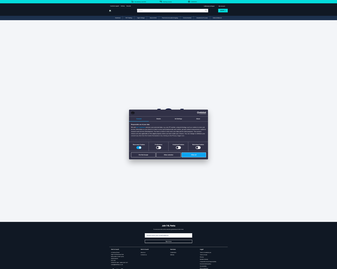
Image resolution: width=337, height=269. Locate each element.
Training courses (167, 2)
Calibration (194, 1)
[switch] (158, 147)
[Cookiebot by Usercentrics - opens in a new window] (198, 113)
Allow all (193, 155)
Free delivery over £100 (140, 2)
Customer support (114, 6)
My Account (221, 6)
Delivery (123, 6)
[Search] (206, 10)
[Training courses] (161, 2)
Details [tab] (158, 118)
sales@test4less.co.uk (117, 264)
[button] (118, 18)
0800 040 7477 (124, 262)
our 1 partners (140, 127)
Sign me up (168, 241)
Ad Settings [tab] (178, 118)
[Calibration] (189, 2)
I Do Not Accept (143, 155)
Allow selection (168, 155)
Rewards (128, 6)
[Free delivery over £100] (132, 2)
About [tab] (198, 118)
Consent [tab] (139, 118)
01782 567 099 (115, 262)
